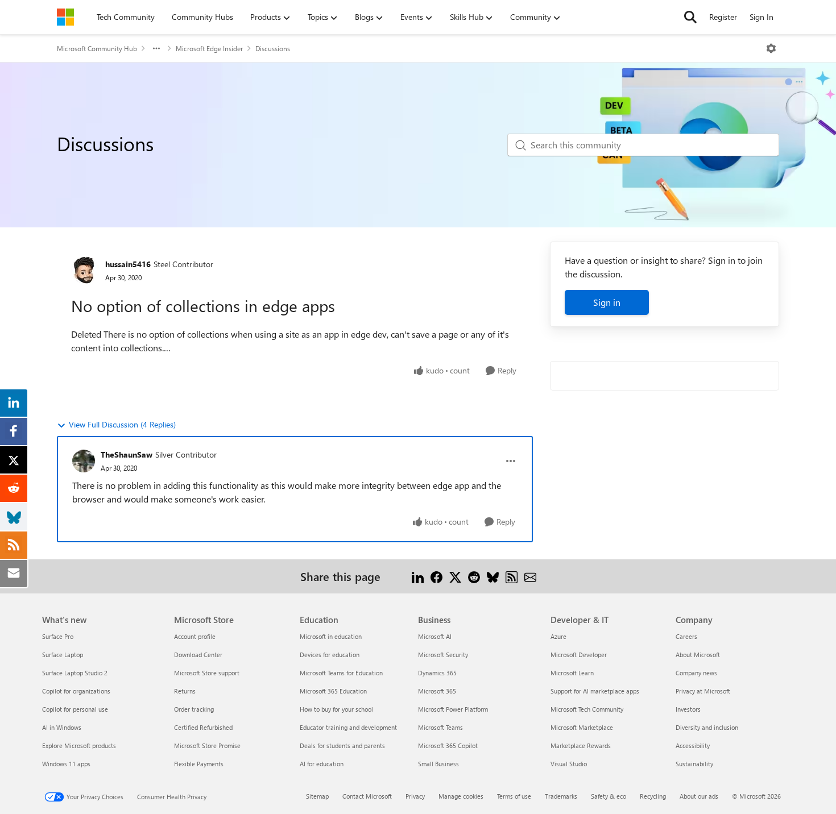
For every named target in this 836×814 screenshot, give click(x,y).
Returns (185, 691)
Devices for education (329, 654)
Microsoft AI (435, 636)
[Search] (690, 17)
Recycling (653, 796)
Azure (558, 636)
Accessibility (693, 745)
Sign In (761, 16)
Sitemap (317, 796)
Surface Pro (57, 636)
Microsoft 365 (437, 691)
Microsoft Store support (206, 672)
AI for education (321, 763)
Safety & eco (608, 796)
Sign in (606, 302)
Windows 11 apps (66, 763)
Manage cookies (460, 796)
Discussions (272, 48)
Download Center (198, 654)
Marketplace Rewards (581, 745)
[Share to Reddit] (474, 576)
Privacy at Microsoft (703, 691)
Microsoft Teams (440, 727)
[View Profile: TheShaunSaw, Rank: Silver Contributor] (83, 461)
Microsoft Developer (579, 654)
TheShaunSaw (126, 454)
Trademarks (561, 796)
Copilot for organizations (76, 691)
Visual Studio (569, 763)
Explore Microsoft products (79, 745)
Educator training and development (348, 727)
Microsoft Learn (572, 672)
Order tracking (194, 709)
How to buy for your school (336, 709)
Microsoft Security (443, 654)
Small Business (438, 763)
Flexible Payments (199, 763)
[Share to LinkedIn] (418, 576)
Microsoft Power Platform (453, 709)
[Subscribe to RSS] (512, 576)
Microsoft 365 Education (333, 691)
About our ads (699, 796)
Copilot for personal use (75, 709)
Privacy (415, 796)
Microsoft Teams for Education (341, 672)
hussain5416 (128, 264)
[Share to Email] (530, 576)
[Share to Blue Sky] (493, 576)
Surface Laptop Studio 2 (74, 672)
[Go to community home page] (65, 17)
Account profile (195, 636)
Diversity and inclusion (707, 727)
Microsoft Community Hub (97, 48)
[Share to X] (455, 576)
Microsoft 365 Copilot (448, 745)
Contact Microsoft (367, 796)
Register (723, 16)
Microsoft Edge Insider (209, 48)
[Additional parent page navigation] (156, 48)
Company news (696, 672)
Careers (686, 636)
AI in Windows (61, 727)
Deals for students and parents (342, 745)
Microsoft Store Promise (207, 745)
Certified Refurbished (203, 727)
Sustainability (694, 763)
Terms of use (514, 796)
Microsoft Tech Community (587, 709)
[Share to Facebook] (436, 576)
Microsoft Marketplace (582, 727)
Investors (688, 709)
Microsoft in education (331, 636)
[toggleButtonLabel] (771, 48)
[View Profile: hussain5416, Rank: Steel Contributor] (85, 270)
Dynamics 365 (437, 672)
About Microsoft (698, 654)
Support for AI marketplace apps (595, 691)
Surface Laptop (62, 654)
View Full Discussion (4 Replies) (122, 424)
